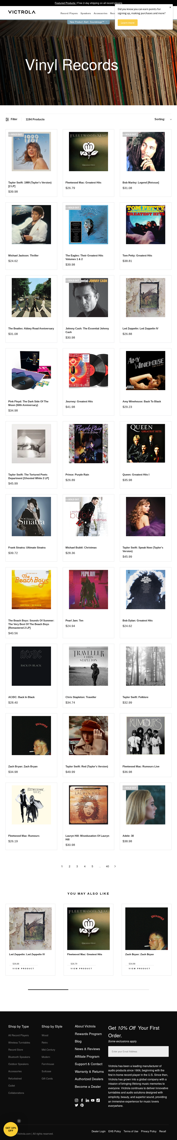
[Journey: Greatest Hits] (88, 370)
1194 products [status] (35, 119)
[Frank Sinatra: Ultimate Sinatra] (31, 516)
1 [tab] (48, 989)
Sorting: (160, 119)
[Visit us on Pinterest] (82, 1106)
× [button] (170, 7)
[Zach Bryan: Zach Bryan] (31, 735)
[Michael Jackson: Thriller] (31, 224)
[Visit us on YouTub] (92, 1101)
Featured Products (65, 3)
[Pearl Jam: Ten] (88, 589)
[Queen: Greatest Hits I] (145, 443)
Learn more (127, 22)
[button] (10, 1129)
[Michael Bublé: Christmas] (88, 516)
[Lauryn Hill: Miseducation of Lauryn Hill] (88, 805)
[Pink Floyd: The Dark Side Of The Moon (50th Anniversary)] (31, 370)
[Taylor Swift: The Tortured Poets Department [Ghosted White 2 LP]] (31, 443)
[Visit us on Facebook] (82, 1101)
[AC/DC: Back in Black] (31, 666)
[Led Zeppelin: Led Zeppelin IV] (145, 297)
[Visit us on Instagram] (76, 1101)
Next (88, 981)
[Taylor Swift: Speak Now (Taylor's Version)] (145, 516)
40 (107, 866)
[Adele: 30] (145, 805)
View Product (23, 969)
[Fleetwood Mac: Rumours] (31, 805)
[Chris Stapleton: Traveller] (88, 666)
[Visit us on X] (76, 1106)
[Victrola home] (22, 13)
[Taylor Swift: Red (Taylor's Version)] (88, 735)
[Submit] (165, 1050)
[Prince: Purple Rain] (88, 443)
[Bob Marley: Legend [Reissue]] (145, 151)
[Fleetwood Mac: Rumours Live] (145, 735)
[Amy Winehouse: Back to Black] (145, 370)
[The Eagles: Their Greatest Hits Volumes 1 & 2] (88, 224)
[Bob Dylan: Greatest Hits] (145, 589)
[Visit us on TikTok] (98, 1101)
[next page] (115, 866)
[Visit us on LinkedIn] (87, 1101)
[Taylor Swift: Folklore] (145, 666)
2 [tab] (88, 990)
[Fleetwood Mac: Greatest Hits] (88, 151)
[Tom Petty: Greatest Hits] (145, 224)
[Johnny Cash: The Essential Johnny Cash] (88, 297)
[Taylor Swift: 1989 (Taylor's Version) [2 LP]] (31, 151)
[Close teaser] (19, 1121)
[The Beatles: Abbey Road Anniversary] (31, 297)
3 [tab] (129, 990)
